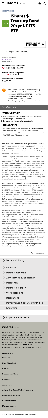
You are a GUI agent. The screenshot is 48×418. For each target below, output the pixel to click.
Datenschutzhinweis (11, 395)
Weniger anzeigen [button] (37, 253)
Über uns (6, 358)
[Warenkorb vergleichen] (39, 3)
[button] (45, 3)
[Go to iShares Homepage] (16, 3)
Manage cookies (9, 406)
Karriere (5, 379)
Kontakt (5, 369)
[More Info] (18, 74)
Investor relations (10, 374)
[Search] (44, 3)
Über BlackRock (9, 363)
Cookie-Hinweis (9, 401)
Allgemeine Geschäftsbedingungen (17, 390)
